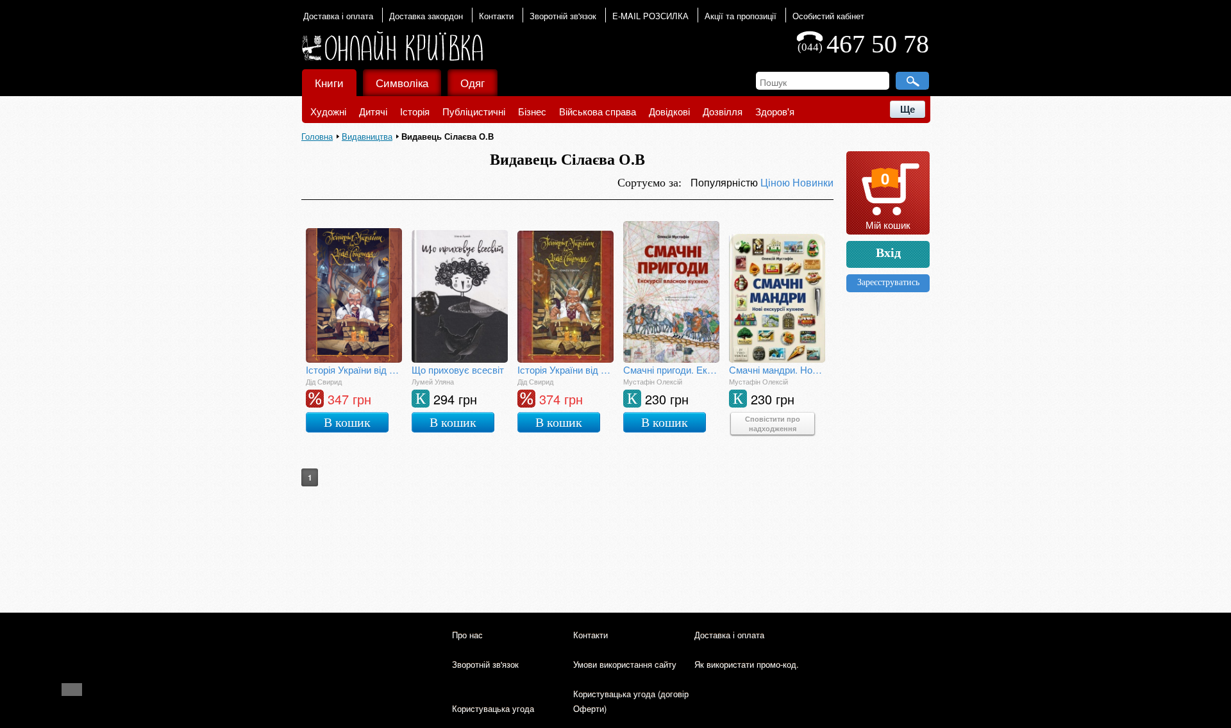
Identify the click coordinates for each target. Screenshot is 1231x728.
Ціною (776, 182)
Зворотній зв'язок (563, 16)
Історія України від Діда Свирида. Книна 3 (565, 369)
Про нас (467, 635)
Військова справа (597, 111)
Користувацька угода (493, 708)
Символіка (402, 82)
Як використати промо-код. (746, 664)
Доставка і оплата (338, 16)
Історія (415, 111)
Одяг (472, 82)
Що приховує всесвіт (458, 369)
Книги (329, 82)
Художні (328, 111)
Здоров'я (774, 111)
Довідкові (669, 111)
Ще (907, 109)
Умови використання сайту (624, 664)
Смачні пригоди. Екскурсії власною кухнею (671, 369)
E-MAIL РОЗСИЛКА (650, 16)
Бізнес (532, 111)
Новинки (812, 182)
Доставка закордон (426, 16)
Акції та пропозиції (740, 16)
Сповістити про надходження (772, 423)
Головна (317, 136)
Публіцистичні (473, 111)
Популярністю (725, 182)
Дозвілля (722, 111)
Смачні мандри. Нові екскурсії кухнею (777, 369)
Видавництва (367, 136)
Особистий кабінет (828, 16)
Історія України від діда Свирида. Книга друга (354, 369)
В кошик (347, 422)
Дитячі (373, 111)
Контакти (496, 16)
